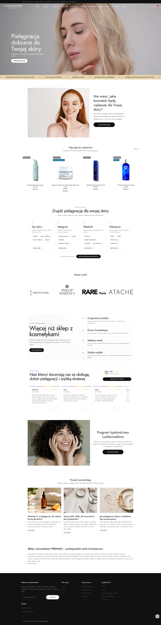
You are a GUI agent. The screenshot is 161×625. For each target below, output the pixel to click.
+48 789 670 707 (26, 608)
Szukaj (103, 590)
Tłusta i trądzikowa (37, 240)
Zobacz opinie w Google (117, 379)
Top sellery (105, 599)
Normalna (35, 236)
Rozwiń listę (36, 248)
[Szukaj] (150, 6)
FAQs (63, 593)
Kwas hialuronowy (97, 243)
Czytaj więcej (31, 530)
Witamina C (87, 236)
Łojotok (119, 236)
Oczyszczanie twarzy (64, 236)
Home (103, 587)
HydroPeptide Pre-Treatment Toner (95, 185)
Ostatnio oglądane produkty (110, 593)
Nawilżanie (61, 240)
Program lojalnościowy (108, 596)
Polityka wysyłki (86, 593)
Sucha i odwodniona (45, 236)
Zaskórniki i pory (114, 240)
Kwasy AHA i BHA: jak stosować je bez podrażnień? (79, 517)
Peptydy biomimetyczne (90, 240)
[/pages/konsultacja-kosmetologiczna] (58, 112)
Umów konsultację (36, 350)
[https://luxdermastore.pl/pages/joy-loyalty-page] (59, 443)
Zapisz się (53, 597)
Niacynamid (87, 243)
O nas (63, 587)
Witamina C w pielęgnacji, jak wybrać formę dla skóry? (44, 517)
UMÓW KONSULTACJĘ (104, 125)
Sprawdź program (113, 452)
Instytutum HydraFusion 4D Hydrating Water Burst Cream (65, 186)
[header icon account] (153, 6)
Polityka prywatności (87, 587)
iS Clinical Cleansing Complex (125, 185)
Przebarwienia (113, 243)
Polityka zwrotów (86, 590)
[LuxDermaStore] (13, 6)
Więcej (136, 149)
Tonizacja (74, 236)
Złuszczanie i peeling (64, 243)
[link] (38, 6)
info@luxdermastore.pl (27, 612)
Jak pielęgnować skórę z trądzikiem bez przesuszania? (115, 517)
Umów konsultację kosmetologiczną (88, 256)
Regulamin (85, 596)
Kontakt (64, 590)
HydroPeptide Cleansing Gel (35, 185)
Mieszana (47, 240)
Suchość (112, 236)
